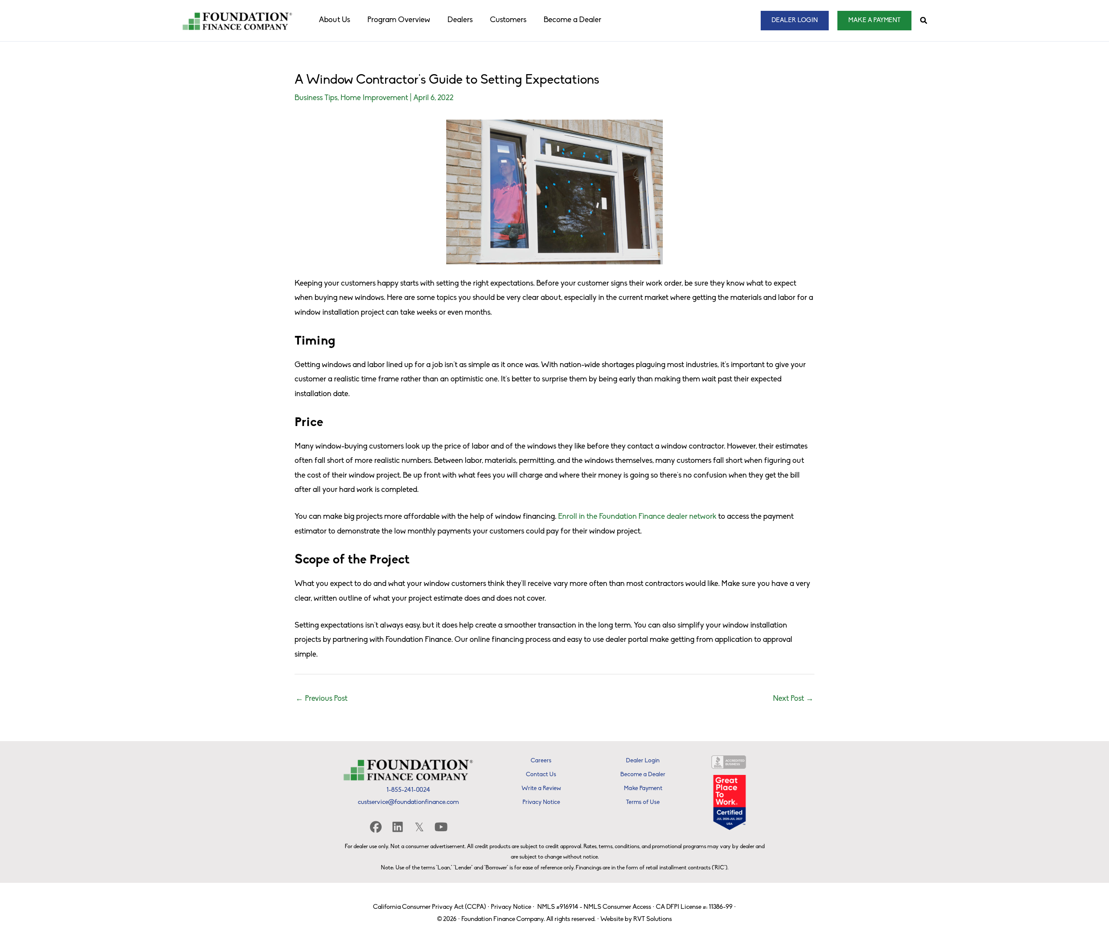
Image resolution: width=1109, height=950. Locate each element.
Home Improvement (374, 98)
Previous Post (321, 699)
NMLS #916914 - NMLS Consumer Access (594, 907)
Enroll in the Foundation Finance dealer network (637, 517)
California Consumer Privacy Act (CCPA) (429, 907)
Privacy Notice (511, 907)
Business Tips (316, 98)
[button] (795, 20)
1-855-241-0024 (408, 790)
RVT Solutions (652, 919)
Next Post (793, 699)
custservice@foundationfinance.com (408, 802)
